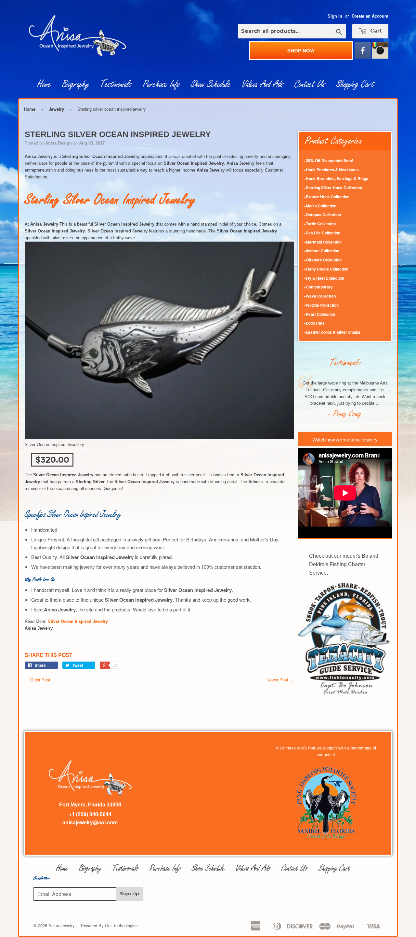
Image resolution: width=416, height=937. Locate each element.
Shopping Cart (355, 84)
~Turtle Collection (320, 224)
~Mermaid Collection (323, 242)
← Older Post (37, 680)
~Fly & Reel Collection (324, 278)
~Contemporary (318, 287)
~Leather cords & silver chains (332, 332)
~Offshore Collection (323, 260)
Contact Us (309, 84)
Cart (375, 31)
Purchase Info (161, 84)
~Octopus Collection (322, 214)
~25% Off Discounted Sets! (328, 160)
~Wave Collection (320, 296)
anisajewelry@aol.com (90, 822)
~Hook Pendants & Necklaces (331, 170)
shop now (301, 50)
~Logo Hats (314, 323)
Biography (75, 84)
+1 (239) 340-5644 (90, 814)
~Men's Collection (320, 206)
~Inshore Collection (321, 251)
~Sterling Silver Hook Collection (333, 187)
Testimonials (116, 84)
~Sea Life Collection (322, 233)
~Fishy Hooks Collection (326, 269)
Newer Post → (280, 680)
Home (44, 84)
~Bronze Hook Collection (326, 197)
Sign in (335, 16)
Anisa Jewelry (61, 925)
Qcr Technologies (121, 925)
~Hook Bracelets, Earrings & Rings (336, 178)
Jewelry (56, 109)
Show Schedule (211, 84)
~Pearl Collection (319, 314)
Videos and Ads (262, 84)
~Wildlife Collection (321, 305)
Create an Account (370, 16)
